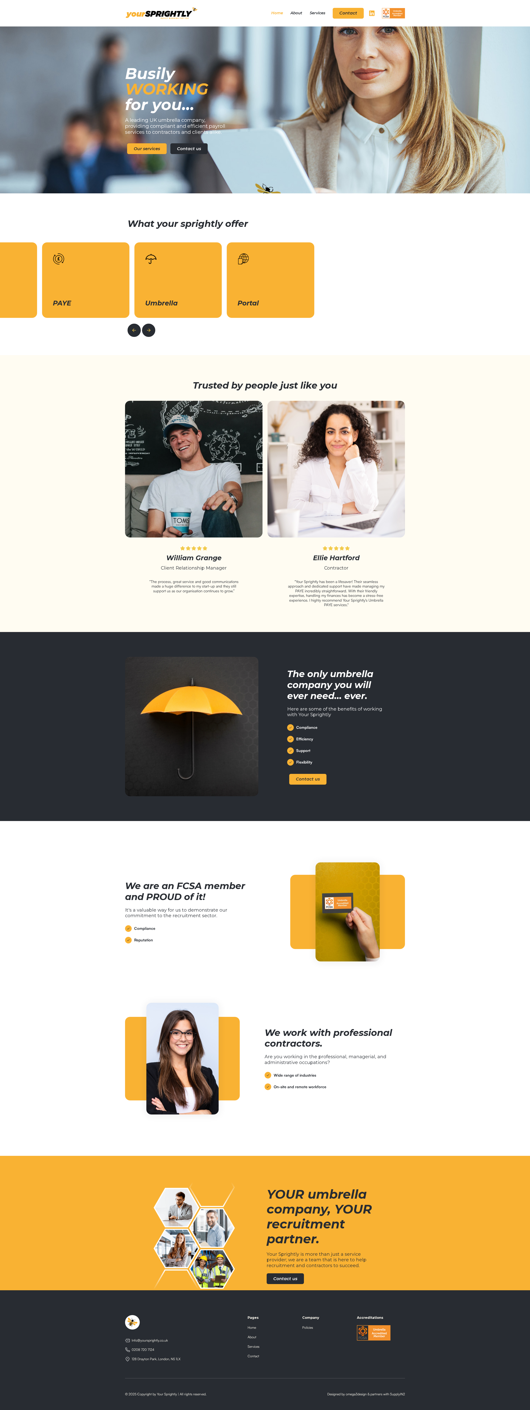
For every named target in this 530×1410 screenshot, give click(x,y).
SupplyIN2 (397, 1394)
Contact (348, 13)
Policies (307, 1327)
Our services (147, 148)
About (296, 13)
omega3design (356, 1394)
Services (317, 13)
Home (277, 13)
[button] (134, 330)
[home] (161, 13)
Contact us (189, 148)
